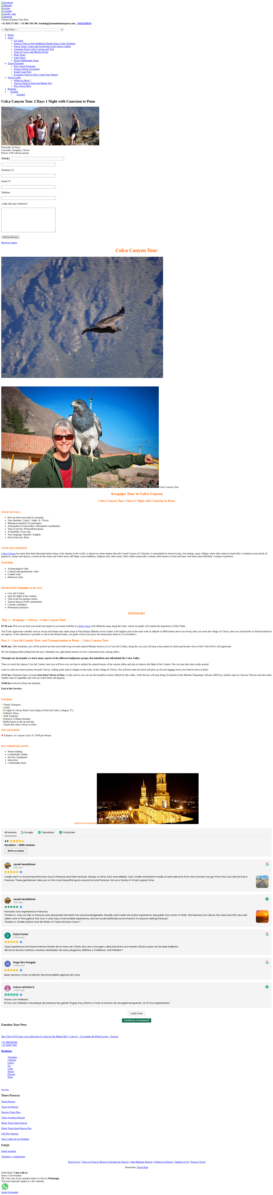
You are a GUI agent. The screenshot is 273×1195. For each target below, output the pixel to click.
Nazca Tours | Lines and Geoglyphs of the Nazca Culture (42, 46)
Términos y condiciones (13, 1156)
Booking (12, 89)
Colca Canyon (8, 553)
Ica (9, 1065)
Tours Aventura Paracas (13, 1117)
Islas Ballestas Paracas (141, 1162)
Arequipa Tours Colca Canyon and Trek (34, 49)
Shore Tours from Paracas (14, 1123)
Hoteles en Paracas (163, 1162)
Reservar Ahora (9, 242)
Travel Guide (14, 77)
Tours (10, 37)
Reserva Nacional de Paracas (114, 1162)
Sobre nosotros (8, 1151)
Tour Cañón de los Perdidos (15, 1139)
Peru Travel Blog (22, 86)
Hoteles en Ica (182, 1162)
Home (11, 35)
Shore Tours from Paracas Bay (16, 1128)
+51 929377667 (9, 1045)
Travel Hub (142, 1167)
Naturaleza (5, 1090)
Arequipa (12, 1057)
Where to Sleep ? (22, 80)
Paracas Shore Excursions (27, 69)
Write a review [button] (16, 850)
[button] (27, 832)
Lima (10, 1068)
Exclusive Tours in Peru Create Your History (36, 74)
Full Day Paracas (9, 1133)
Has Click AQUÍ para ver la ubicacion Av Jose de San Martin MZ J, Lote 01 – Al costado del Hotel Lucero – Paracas (59, 1036)
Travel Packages (16, 63)
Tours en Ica (74, 1162)
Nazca (11, 1071)
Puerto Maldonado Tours (26, 60)
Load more (137, 1013)
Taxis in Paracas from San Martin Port (33, 83)
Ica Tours (18, 40)
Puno (10, 1077)
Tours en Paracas (9, 1107)
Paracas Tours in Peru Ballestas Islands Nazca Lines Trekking (44, 43)
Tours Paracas (8, 1101)
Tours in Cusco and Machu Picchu (31, 52)
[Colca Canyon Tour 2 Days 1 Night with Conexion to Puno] (50, 144)
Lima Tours (19, 57)
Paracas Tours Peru (10, 1112)
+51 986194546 (9, 1042)
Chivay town (83, 626)
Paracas (11, 1074)
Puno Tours (19, 54)
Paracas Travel (198, 1162)
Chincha (12, 1060)
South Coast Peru (22, 72)
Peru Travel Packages (24, 66)
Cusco (11, 1063)
